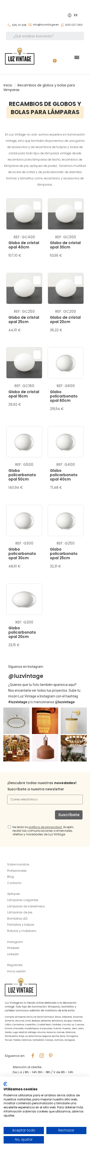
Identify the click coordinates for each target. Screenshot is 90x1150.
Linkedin (13, 954)
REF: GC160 (24, 385)
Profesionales (17, 871)
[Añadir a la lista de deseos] (37, 205)
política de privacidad (45, 827)
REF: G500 (24, 464)
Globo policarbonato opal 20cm (22, 632)
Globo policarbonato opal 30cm (22, 553)
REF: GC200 (65, 311)
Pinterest (13, 948)
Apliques (13, 894)
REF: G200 (24, 622)
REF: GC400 (24, 237)
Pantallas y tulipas (20, 925)
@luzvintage (25, 676)
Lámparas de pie (19, 912)
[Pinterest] (50, 1055)
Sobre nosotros (18, 864)
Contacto (14, 883)
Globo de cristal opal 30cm (65, 245)
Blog (10, 877)
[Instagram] (42, 1055)
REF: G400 (65, 464)
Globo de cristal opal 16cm (23, 394)
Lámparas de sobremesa (26, 906)
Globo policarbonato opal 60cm (64, 396)
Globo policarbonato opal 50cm (22, 475)
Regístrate (14, 965)
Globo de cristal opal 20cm (65, 319)
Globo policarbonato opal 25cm (64, 553)
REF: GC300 (65, 237)
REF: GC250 (24, 311)
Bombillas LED (17, 918)
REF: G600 (66, 385)
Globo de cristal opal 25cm (23, 319)
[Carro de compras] (52, 57)
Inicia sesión (16, 971)
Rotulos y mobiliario (21, 931)
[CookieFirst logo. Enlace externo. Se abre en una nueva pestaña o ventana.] (5, 1084)
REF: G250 (66, 543)
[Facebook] (33, 1055)
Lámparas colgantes (22, 900)
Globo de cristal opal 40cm (23, 245)
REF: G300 (24, 543)
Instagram (15, 942)
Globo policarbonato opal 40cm (64, 475)
